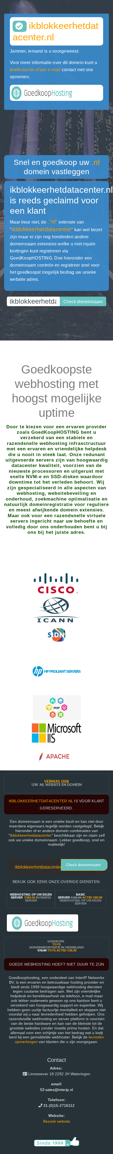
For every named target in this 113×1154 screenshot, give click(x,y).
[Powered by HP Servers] (57, 671)
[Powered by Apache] (57, 757)
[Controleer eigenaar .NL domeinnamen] (57, 634)
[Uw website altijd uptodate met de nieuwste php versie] (57, 707)
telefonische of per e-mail (35, 69)
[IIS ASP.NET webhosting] (56, 732)
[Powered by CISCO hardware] (57, 584)
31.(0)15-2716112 (59, 1105)
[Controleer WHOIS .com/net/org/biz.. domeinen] (57, 609)
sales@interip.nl (59, 1089)
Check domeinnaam (83, 865)
